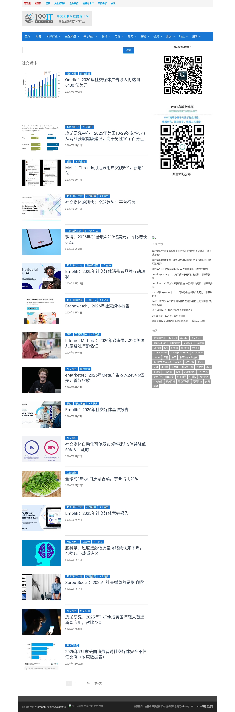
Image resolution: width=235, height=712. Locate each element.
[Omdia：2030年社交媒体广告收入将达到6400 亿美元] (41, 73)
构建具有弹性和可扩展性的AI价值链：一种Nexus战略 (178, 321)
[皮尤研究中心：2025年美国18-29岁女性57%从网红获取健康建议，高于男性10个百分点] (41, 127)
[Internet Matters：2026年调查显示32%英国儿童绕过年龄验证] (41, 334)
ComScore (196, 338)
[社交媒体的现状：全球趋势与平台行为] (41, 196)
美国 (207, 381)
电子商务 (204, 376)
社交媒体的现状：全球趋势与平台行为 (100, 202)
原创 (69, 403)
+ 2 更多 (93, 403)
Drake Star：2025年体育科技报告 (168, 315)
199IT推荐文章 (75, 196)
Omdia (195, 347)
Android (173, 338)
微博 (69, 161)
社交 (130, 36)
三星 (166, 357)
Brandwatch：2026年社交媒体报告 (97, 306)
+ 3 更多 (106, 265)
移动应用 (80, 161)
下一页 (98, 683)
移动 (104, 36)
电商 (117, 36)
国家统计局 (187, 367)
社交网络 (71, 73)
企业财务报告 (92, 230)
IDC (166, 347)
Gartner (200, 343)
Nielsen (185, 347)
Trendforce (197, 352)
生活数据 (71, 472)
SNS (69, 334)
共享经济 (88, 36)
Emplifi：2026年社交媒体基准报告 (97, 409)
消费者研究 (92, 265)
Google (157, 347)
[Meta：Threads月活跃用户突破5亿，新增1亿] (41, 161)
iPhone (174, 347)
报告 (38, 36)
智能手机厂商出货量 (163, 376)
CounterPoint (159, 343)
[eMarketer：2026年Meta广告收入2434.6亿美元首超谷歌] (41, 369)
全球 (155, 367)
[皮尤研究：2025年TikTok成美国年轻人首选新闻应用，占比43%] (41, 611)
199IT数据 (72, 645)
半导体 (175, 367)
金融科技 (70, 36)
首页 (27, 36)
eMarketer (175, 343)
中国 (174, 357)
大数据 (199, 367)
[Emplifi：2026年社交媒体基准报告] (41, 403)
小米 (208, 367)
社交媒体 (157, 381)
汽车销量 (181, 376)
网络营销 (85, 73)
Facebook (188, 343)
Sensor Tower (160, 352)
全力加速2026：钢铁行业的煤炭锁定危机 (172, 310)
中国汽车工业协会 (188, 357)
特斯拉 (192, 376)
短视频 (86, 541)
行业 (182, 36)
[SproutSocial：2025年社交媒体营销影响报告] (41, 576)
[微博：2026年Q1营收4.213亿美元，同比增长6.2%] (41, 230)
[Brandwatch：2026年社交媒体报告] (41, 299)
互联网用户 (73, 127)
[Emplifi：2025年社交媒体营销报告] (41, 507)
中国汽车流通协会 (162, 362)
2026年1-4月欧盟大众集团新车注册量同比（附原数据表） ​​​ (181, 269)
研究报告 (91, 196)
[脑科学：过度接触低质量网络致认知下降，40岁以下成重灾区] (41, 541)
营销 (143, 36)
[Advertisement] (161, 18)
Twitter (156, 357)
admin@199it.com (190, 706)
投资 (156, 36)
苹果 (155, 386)
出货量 (164, 367)
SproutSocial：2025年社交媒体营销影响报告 (106, 582)
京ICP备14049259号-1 (58, 707)
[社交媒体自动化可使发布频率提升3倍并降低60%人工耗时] (41, 438)
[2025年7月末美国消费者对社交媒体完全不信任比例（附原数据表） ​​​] (41, 645)
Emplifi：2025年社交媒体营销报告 (97, 513)
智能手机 (203, 372)
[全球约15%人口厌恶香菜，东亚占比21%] (41, 472)
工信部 (156, 372)
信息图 (200, 362)
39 (89, 684)
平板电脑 (168, 372)
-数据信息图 (159, 338)
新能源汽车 (189, 372)
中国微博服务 (74, 230)
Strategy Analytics (179, 352)
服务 (169, 36)
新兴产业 (52, 36)
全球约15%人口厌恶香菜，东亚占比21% (101, 478)
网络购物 (197, 381)
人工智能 (189, 362)
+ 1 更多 (104, 196)
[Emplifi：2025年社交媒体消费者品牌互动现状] (41, 265)
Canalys (184, 338)
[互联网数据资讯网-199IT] (44, 18)
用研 (195, 36)
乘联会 (178, 362)
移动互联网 (183, 381)
